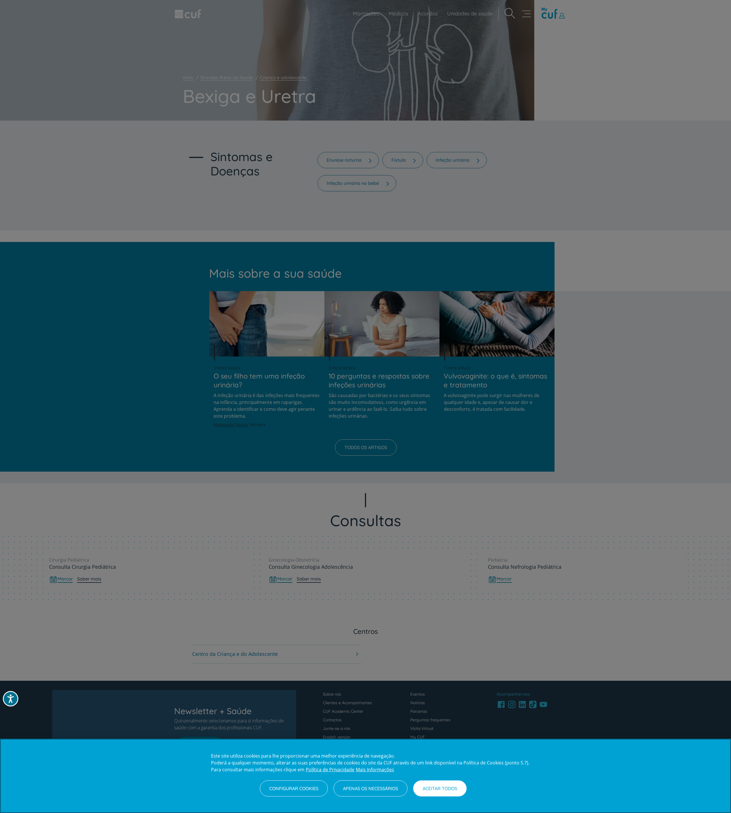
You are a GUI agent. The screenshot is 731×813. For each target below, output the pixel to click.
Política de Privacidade (330, 769)
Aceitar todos (440, 788)
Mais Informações (375, 769)
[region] (365, 776)
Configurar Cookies (293, 788)
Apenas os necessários (370, 788)
